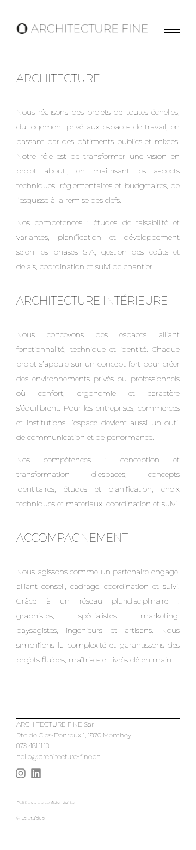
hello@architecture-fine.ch (58, 756)
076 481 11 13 (33, 745)
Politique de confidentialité (45, 802)
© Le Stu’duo (30, 818)
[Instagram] (20, 773)
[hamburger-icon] (172, 29)
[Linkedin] (36, 773)
